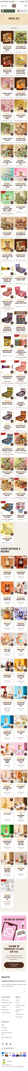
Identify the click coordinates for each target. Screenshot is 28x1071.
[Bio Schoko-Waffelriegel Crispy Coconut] (7, 179)
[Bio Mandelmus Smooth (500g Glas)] (20, 672)
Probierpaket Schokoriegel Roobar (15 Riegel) (21, 352)
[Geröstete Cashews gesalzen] (7, 88)
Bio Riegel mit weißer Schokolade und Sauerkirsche (7, 303)
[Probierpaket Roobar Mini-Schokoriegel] (7, 347)
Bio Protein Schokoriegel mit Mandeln (21, 404)
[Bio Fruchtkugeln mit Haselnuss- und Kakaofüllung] (7, 273)
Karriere (18, 1002)
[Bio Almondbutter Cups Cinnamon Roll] (20, 227)
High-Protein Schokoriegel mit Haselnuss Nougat (7, 329)
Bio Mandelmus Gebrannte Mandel (7, 761)
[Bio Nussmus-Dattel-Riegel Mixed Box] (20, 250)
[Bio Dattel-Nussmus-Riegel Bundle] (20, 489)
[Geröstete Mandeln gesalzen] (20, 110)
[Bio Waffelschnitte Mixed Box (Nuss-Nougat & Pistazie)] (20, 65)
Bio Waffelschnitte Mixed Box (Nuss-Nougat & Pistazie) (20, 72)
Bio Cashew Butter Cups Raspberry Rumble (7, 117)
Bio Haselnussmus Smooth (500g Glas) (7, 843)
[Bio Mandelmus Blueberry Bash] (20, 619)
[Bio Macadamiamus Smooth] (20, 810)
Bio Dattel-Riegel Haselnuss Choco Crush (7, 72)
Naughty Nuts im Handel (20, 1010)
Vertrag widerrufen (6, 1012)
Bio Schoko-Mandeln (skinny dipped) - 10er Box (7, 257)
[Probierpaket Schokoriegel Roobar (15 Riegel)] (20, 347)
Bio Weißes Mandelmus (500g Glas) (7, 788)
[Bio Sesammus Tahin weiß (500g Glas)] (20, 838)
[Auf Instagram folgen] (7, 1044)
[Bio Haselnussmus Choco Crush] (20, 568)
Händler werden (19, 1014)
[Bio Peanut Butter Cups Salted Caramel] (20, 133)
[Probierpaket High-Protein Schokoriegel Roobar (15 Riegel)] (20, 322)
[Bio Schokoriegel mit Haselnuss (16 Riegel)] (7, 397)
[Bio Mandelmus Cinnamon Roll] (7, 594)
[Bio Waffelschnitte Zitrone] (7, 533)
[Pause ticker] (26, 1)
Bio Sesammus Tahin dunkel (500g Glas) (7, 870)
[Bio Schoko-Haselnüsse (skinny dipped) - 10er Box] (7, 203)
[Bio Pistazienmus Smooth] (20, 783)
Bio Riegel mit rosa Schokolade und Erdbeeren (20, 378)
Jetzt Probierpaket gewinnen (14, 965)
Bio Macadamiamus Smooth (20, 815)
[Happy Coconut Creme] (20, 645)
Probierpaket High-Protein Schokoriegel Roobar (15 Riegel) (21, 329)
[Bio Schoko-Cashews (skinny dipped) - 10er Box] (20, 179)
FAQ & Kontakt (5, 1000)
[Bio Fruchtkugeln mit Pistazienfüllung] (7, 373)
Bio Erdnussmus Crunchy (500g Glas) (7, 733)
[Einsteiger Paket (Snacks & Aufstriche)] (20, 445)
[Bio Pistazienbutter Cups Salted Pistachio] (20, 42)
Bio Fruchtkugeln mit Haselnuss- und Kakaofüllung (7, 280)
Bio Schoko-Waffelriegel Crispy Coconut (7, 185)
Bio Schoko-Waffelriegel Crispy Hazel (21, 162)
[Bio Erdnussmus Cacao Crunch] (7, 672)
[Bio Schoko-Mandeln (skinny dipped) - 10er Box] (7, 250)
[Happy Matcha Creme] (20, 865)
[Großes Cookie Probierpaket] (20, 511)
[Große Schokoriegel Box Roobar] (7, 511)
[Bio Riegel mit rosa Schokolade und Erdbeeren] (20, 373)
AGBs (3, 1024)
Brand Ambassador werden (20, 1006)
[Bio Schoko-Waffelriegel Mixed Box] (7, 156)
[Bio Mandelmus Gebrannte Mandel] (7, 756)
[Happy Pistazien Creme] (20, 728)
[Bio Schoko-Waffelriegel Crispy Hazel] (20, 156)
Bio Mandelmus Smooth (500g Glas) (20, 677)
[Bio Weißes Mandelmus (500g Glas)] (7, 783)
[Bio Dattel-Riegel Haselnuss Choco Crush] (7, 65)
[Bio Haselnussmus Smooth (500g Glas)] (7, 838)
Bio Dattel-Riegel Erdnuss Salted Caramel (7, 48)
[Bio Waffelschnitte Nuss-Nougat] (7, 227)
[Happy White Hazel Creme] (7, 645)
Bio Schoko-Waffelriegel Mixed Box (7, 162)
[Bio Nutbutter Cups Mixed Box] (7, 489)
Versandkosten (20, 1066)
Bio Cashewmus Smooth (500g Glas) (20, 761)
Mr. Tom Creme (7, 814)
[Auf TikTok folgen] (10, 1044)
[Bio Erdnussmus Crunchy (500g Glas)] (7, 728)
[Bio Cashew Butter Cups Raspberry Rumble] (7, 110)
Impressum (4, 1027)
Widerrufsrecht (5, 1009)
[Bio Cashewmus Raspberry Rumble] (20, 594)
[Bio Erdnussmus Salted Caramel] (7, 568)
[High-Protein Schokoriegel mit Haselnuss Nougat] (7, 322)
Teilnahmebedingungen (7, 1038)
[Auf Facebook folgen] (3, 1044)
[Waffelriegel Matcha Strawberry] (20, 467)
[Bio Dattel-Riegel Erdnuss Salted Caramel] (7, 42)
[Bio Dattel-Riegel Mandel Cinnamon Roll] (20, 88)
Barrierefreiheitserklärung (7, 1033)
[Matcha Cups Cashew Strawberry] (7, 467)
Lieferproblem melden (7, 1002)
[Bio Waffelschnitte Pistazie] (20, 203)
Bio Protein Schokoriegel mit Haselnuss (7, 427)
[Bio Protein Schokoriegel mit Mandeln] (20, 397)
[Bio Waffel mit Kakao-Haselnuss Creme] (20, 273)
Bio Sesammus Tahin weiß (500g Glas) (21, 843)
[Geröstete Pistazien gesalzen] (7, 133)
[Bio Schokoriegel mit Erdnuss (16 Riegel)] (20, 421)
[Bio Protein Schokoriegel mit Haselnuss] (7, 421)
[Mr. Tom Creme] (7, 810)
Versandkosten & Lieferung (6, 1006)
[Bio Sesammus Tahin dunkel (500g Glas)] (7, 865)
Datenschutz (5, 1030)
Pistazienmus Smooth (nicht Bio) (7, 898)
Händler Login (19, 1016)
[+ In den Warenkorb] (12, 42)
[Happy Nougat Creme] (7, 619)
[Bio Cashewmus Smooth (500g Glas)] (20, 756)
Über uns (18, 1000)
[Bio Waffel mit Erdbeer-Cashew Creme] (20, 298)
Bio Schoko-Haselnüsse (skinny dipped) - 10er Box (7, 209)
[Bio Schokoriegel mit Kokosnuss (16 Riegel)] (7, 445)
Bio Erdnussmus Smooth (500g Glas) (21, 704)
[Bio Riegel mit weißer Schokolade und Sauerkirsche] (7, 298)
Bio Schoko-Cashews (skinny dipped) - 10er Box (21, 185)
